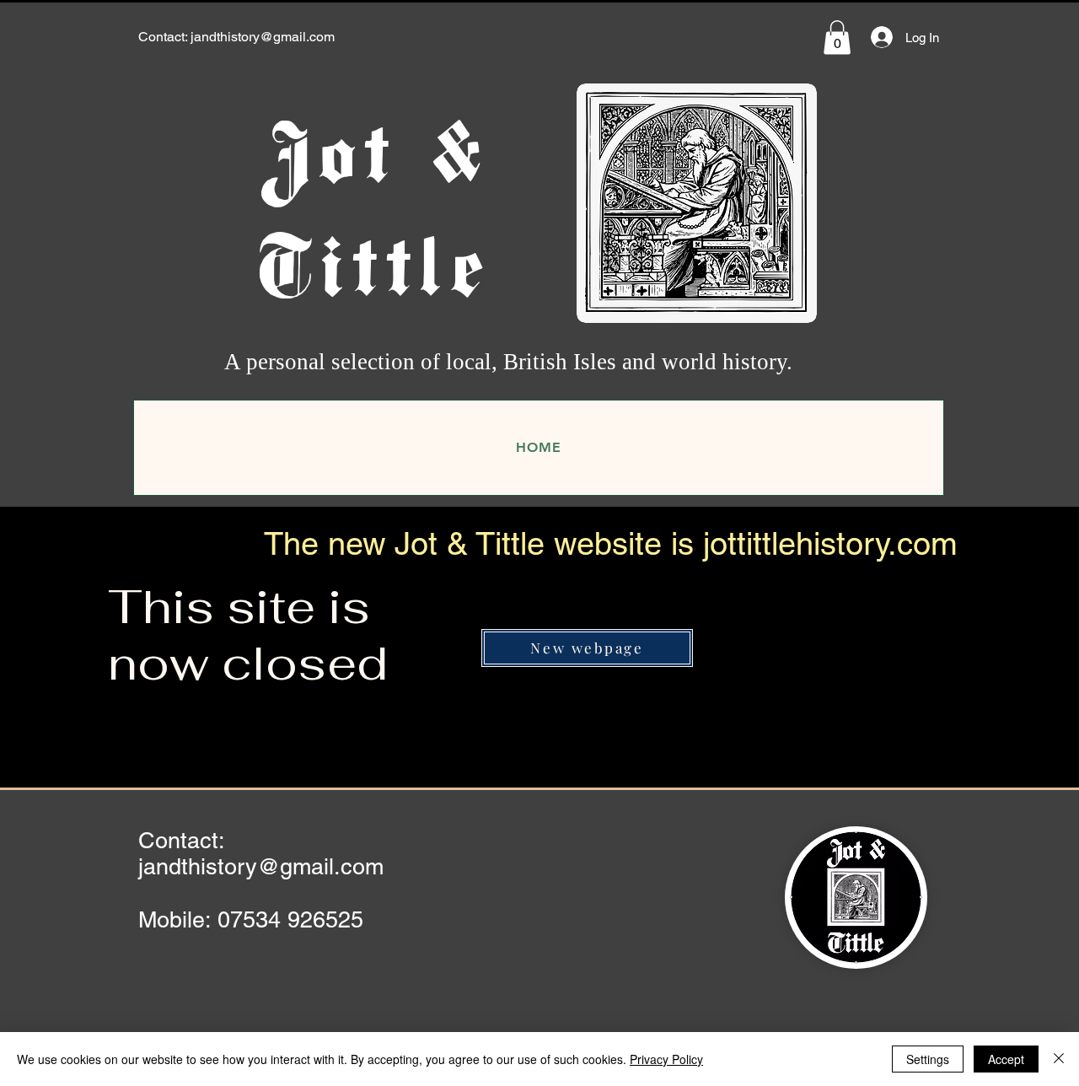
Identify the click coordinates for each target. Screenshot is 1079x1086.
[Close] (1059, 1059)
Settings (927, 1059)
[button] (837, 37)
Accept (1006, 1059)
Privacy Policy (666, 1059)
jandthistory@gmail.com (263, 37)
